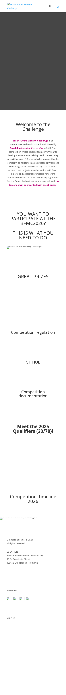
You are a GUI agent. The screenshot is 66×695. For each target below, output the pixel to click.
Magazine (12, 571)
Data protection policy (18, 608)
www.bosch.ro (14, 621)
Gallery (10, 574)
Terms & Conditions (17, 612)
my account (12, 582)
